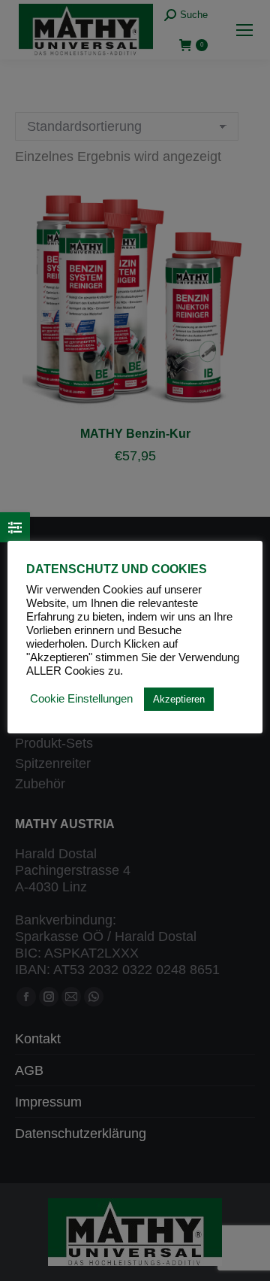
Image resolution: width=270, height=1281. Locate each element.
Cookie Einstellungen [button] (81, 699)
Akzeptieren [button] (179, 699)
